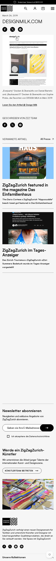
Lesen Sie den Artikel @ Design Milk (19, 104)
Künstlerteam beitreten (19, 470)
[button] (43, 8)
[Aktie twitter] (12, 29)
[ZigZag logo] (7, 8)
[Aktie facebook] (4, 29)
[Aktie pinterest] (20, 29)
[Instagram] (16, 547)
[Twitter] (10, 547)
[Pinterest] (21, 547)
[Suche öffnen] (25, 8)
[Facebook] (4, 547)
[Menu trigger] (52, 8)
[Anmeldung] (35, 8)
